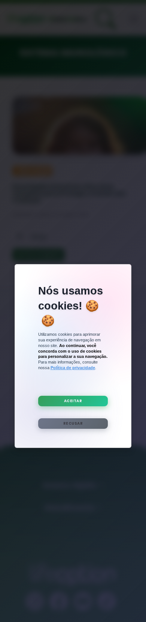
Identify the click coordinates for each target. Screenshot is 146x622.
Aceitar (73, 400)
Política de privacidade (73, 367)
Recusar (73, 423)
